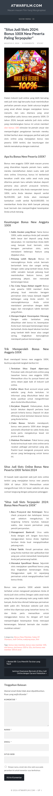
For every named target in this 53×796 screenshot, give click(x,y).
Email (8, 742)
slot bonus (8, 647)
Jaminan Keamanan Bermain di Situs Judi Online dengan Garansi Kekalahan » (29, 672)
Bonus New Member (22, 637)
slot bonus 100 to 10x (23, 647)
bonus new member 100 (36, 645)
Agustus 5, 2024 (11, 43)
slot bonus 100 (11, 127)
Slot (37, 639)
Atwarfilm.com (26, 5)
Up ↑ (40, 790)
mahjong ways (29, 639)
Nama (8, 730)
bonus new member (17, 645)
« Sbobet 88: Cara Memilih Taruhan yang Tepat (23, 663)
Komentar (10, 699)
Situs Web (9, 754)
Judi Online (17, 639)
